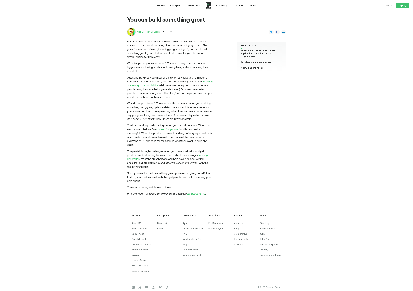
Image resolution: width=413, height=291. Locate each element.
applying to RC (196, 193)
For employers (215, 228)
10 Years (238, 244)
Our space (176, 5)
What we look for (192, 239)
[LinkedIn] (133, 287)
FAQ (185, 234)
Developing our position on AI (256, 62)
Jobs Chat (265, 239)
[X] (139, 287)
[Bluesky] (160, 287)
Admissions (194, 5)
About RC (238, 5)
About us (238, 223)
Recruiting (221, 5)
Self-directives (139, 228)
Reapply (264, 249)
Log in (389, 5)
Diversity (136, 255)
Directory (264, 223)
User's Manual (139, 260)
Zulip (262, 234)
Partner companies (269, 244)
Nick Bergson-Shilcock (148, 32)
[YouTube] (146, 287)
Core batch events (141, 244)
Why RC (187, 244)
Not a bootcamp (140, 265)
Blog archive (240, 234)
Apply (402, 5)
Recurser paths (190, 249)
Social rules (138, 234)
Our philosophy (140, 239)
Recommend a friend (270, 255)
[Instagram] (153, 287)
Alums (253, 5)
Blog (236, 228)
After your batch (140, 249)
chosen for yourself (168, 129)
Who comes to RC (192, 255)
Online (160, 228)
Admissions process (193, 228)
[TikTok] (167, 287)
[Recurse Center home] (208, 5)
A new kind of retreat (252, 67)
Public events (241, 239)
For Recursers (215, 223)
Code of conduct (140, 271)
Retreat (160, 5)
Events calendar (268, 228)
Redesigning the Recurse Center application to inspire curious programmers (258, 53)
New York (162, 223)
